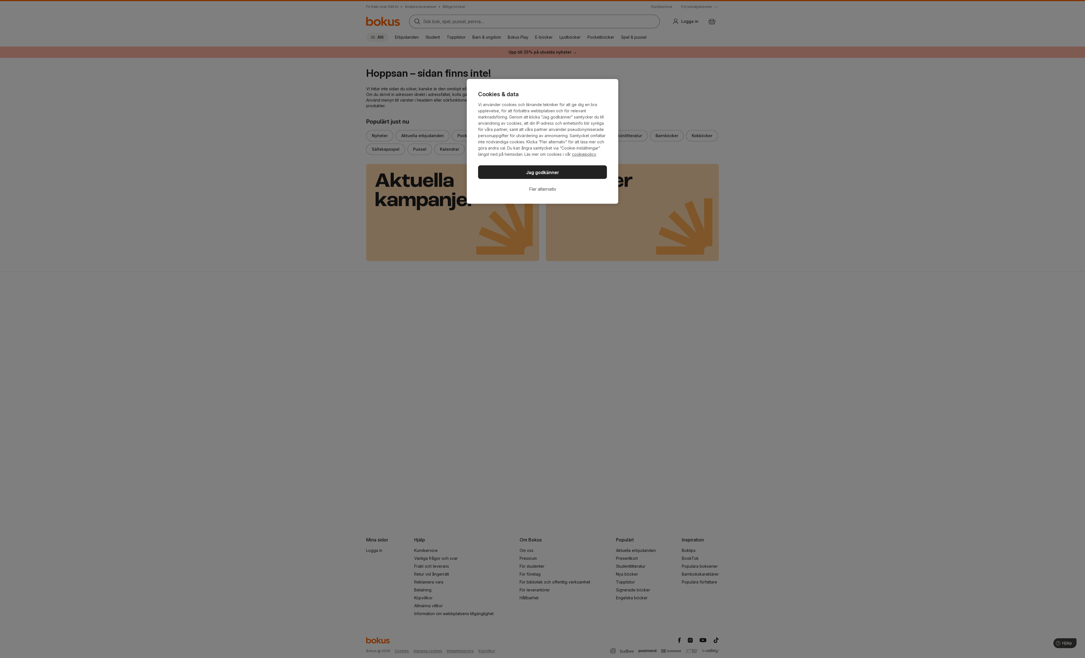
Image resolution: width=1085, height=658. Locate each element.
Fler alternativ (542, 189)
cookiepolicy (584, 154)
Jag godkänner (542, 172)
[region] (542, 141)
